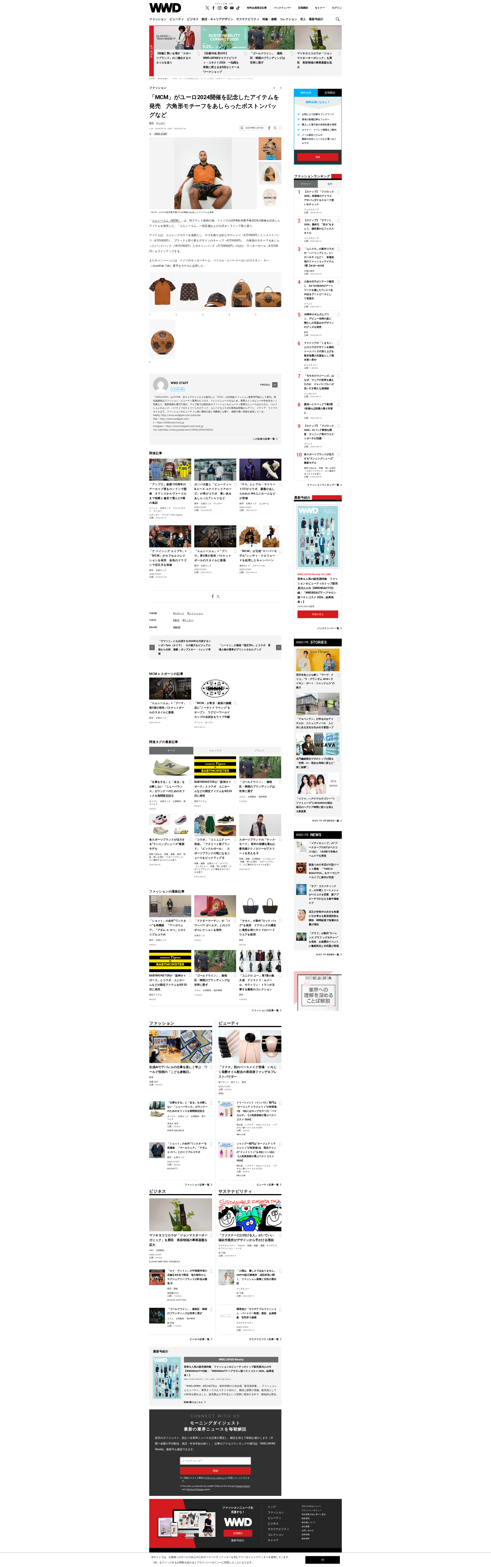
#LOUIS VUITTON (176, 1300)
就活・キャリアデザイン (217, 19)
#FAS (221, 1093)
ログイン (337, 7)
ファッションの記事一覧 (265, 1010)
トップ (272, 1506)
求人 (303, 19)
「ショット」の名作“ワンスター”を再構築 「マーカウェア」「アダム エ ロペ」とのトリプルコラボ (167, 927)
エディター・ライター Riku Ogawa (165, 515)
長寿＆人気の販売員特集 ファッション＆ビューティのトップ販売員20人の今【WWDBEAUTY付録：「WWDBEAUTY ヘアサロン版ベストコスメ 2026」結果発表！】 (229, 1371)
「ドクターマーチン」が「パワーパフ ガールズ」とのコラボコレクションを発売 (212, 925)
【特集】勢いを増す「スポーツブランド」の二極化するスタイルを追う (173, 58)
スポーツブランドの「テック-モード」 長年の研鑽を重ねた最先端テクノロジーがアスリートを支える (257, 846)
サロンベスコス (263, 1125)
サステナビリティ (247, 19)
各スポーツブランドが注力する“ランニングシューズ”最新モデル (167, 844)
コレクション (288, 19)
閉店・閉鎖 (172, 1288)
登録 (318, 157)
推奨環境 (306, 1518)
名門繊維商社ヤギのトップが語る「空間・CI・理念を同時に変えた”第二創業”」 (315, 763)
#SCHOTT (172, 1168)
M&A (151, 1250)
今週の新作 (309, 271)
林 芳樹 (170, 1323)
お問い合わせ (308, 1530)
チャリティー (310, 365)
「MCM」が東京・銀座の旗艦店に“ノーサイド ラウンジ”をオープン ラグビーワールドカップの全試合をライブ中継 (212, 710)
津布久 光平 (172, 1123)
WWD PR (325, 820)
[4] (242, 292)
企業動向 (177, 801)
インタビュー (201, 866)
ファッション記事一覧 (197, 1184)
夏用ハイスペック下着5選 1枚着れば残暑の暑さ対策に (319, 408)
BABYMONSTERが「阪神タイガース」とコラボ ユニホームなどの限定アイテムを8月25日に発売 (213, 788)
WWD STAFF (160, 133)
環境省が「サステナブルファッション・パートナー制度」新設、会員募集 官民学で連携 (256, 1313)
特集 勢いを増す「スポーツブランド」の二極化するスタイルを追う (167, 857)
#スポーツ (178, 613)
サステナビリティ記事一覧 (264, 1339)
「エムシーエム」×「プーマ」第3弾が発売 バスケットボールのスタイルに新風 (212, 555)
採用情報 (306, 1534)
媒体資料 (306, 1538)
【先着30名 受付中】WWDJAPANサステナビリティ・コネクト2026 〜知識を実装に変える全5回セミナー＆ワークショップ (221, 62)
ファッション (157, 19)
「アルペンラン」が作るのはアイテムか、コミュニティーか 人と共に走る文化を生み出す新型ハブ (315, 723)
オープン (209, 722)
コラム (242, 796)
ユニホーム (264, 503)
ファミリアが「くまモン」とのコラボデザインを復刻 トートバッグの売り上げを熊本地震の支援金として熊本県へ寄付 (320, 351)
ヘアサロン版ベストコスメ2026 (256, 1126)
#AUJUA (241, 1134)
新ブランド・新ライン (229, 1082)
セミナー (320, 7)
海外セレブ (244, 565)
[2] (189, 292)
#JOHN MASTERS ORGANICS (164, 1261)
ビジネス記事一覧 (199, 1339)
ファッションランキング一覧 (323, 485)
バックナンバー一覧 (328, 628)
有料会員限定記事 (257, 7)
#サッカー (188, 620)
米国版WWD (173, 1293)
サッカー (160, 123)
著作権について (309, 1522)
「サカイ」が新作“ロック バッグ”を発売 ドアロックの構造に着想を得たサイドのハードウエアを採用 (258, 927)
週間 (329, 184)
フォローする (179, 389)
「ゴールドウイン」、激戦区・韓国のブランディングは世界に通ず (267, 58)
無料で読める (155, 854)
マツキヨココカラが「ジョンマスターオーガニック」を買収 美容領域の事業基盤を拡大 (178, 1240)
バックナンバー (282, 7)
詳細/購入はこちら (193, 1402)
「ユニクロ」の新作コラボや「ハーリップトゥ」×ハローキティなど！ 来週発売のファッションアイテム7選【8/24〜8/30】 (319, 257)
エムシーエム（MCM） (166, 220)
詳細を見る (318, 614)
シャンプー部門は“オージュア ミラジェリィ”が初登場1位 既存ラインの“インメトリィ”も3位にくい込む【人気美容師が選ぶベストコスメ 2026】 (256, 1152)
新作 (151, 123)
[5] (268, 292)
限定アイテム (200, 801)
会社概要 (306, 1526)
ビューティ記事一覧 (268, 1184)
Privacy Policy (243, 1486)
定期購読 (303, 7)
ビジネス (193, 19)
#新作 (176, 620)
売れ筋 (239, 1125)
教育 (151, 1077)
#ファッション (195, 613)
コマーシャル (258, 565)
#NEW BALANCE (175, 1130)
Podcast (241, 1245)
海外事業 (263, 796)
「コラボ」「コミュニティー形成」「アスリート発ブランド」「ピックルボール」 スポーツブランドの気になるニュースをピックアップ (212, 849)
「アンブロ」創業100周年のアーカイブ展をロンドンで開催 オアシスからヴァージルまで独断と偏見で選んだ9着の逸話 (168, 493)
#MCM (176, 627)
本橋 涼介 (153, 1082)
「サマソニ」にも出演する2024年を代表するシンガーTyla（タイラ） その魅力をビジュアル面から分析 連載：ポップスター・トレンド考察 (184, 647)
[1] (162, 292)
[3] (215, 292)
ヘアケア (249, 1125)
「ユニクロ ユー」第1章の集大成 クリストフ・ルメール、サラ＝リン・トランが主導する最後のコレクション (257, 982)
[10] (270, 197)
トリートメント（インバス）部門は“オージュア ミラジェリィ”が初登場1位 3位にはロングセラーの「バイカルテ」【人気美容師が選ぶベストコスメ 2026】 (256, 1111)
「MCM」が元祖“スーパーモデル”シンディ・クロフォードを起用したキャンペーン (258, 555)
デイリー (306, 184)
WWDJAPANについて (311, 1506)
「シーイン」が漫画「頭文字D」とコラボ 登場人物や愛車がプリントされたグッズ (244, 647)
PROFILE (265, 384)
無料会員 (306, 92)
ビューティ (177, 19)
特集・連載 (269, 19)
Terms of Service (195, 1489)
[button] (339, 19)
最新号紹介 (316, 19)
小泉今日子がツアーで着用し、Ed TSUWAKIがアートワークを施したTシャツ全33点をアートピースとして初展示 (319, 290)
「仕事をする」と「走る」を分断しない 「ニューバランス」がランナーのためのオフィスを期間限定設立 (167, 788)
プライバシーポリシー (215, 1478)
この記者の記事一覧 (264, 439)
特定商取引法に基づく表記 (314, 1514)
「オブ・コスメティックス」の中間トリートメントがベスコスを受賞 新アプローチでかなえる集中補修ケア (324, 894)
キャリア (273, 1540)
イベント (153, 508)
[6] (162, 339)
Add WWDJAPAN (254, 128)
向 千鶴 (221, 1253)
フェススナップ (311, 209)
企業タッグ (165, 508)
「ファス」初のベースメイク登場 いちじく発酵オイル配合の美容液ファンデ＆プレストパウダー (247, 1071)
